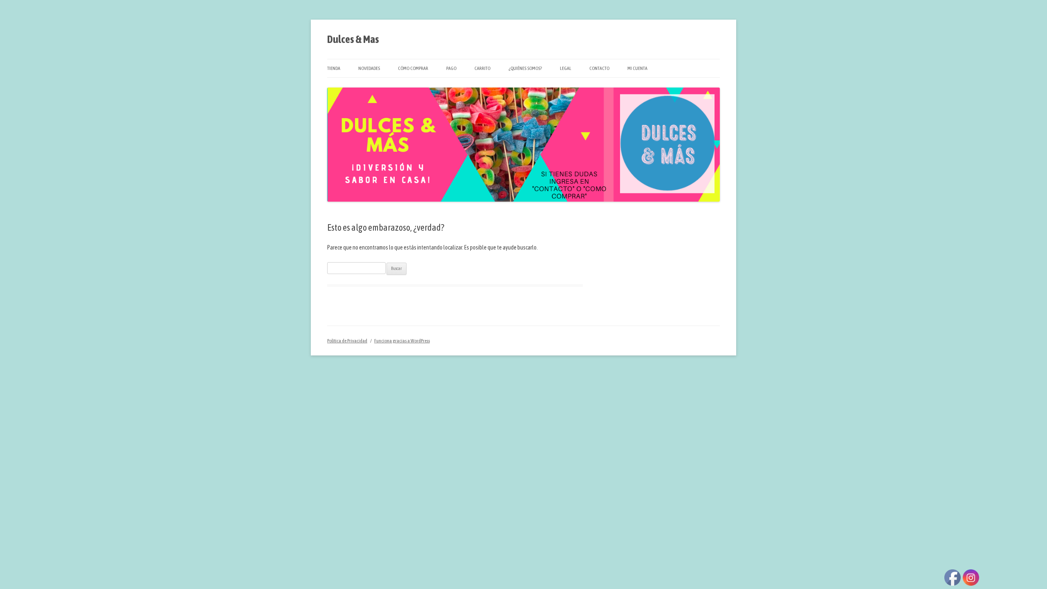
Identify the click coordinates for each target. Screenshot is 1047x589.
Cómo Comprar (413, 68)
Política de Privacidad (347, 341)
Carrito (482, 68)
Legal (565, 68)
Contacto (599, 68)
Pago (451, 68)
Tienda (333, 68)
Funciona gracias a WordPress (402, 341)
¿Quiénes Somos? (525, 68)
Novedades (369, 68)
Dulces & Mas (353, 39)
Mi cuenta (637, 68)
